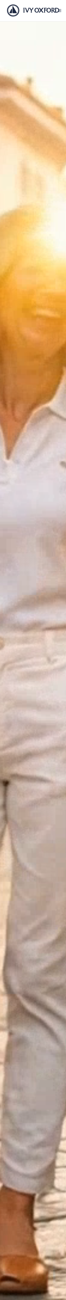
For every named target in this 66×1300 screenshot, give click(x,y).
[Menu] (60, 11)
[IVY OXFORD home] (33, 10)
